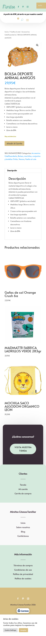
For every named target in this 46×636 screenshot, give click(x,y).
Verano (21, 159)
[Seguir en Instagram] (27, 7)
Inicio (7, 32)
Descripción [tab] (12, 170)
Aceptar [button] (23, 630)
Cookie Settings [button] (10, 630)
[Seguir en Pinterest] (23, 7)
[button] (37, 45)
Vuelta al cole (15, 32)
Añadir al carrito (14, 143)
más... (41, 5)
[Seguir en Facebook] (18, 7)
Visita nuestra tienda (23, 449)
